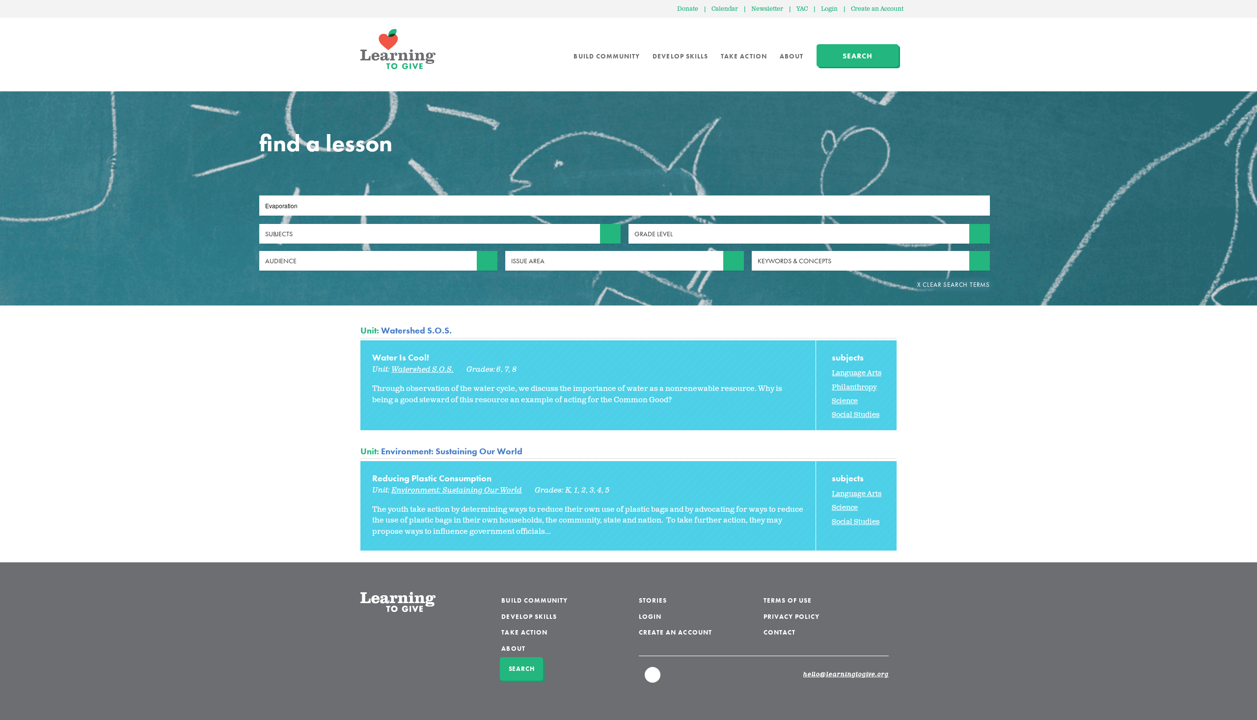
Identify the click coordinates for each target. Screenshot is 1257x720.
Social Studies (855, 414)
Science (845, 401)
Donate (687, 9)
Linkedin (653, 679)
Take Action (744, 56)
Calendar (724, 9)
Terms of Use (788, 600)
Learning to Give (398, 49)
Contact (779, 632)
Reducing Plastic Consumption (432, 478)
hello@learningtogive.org (846, 675)
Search (858, 56)
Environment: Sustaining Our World (451, 451)
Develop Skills (680, 56)
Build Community (607, 56)
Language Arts (856, 373)
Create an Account (877, 9)
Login (829, 9)
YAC (802, 9)
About (791, 56)
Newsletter (767, 9)
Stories (653, 600)
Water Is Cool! (400, 357)
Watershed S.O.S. (416, 330)
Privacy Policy (792, 616)
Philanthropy (854, 387)
